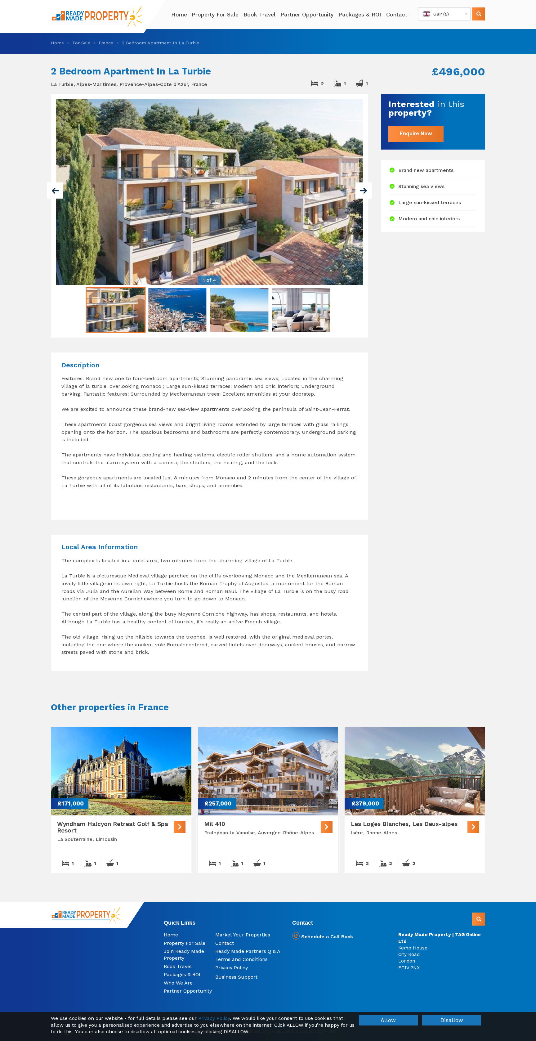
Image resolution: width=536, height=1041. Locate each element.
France (106, 42)
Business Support (236, 977)
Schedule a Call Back (326, 937)
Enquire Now (416, 134)
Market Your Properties (242, 935)
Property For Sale (215, 14)
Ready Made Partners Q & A (247, 951)
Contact (396, 14)
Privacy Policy (231, 968)
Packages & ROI (359, 14)
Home (179, 14)
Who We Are (178, 983)
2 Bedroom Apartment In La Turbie (160, 42)
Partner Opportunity (306, 14)
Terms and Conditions (241, 959)
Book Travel (259, 14)
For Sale (81, 42)
